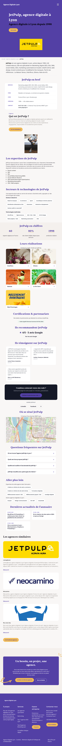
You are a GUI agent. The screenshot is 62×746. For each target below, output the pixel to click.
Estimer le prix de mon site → (31, 395)
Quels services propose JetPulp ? (18, 459)
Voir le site (13, 30)
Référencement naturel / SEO (15, 494)
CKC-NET (32, 500)
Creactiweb (41, 500)
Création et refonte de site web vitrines (18, 491)
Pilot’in (50, 741)
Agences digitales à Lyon (12, 59)
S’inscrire (36, 727)
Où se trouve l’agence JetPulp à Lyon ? (20, 453)
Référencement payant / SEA (33, 494)
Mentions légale (26, 740)
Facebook (33, 406)
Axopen (10, 500)
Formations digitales (37, 491)
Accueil (3, 59)
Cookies (18, 740)
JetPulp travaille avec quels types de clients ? (22, 472)
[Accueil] (11, 4)
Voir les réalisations (16, 129)
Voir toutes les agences (11, 639)
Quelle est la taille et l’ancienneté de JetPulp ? (22, 465)
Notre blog (21, 716)
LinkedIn (23, 406)
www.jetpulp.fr (23, 107)
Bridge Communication (21, 500)
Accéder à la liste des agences (24, 679)
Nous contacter (41, 680)
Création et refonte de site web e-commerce (19, 487)
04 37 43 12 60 (22, 105)
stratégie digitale (49, 494)
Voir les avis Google (31, 336)
